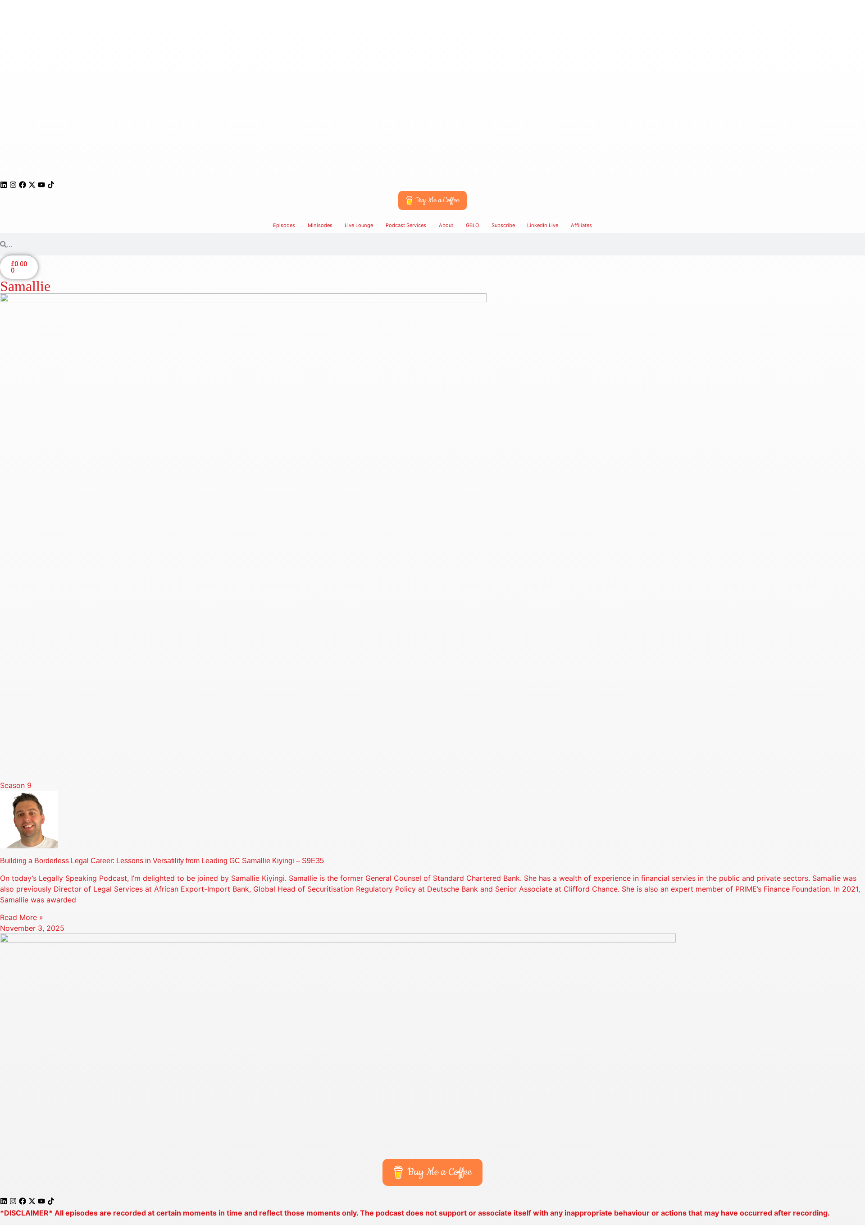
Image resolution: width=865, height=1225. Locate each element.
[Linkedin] (3, 184)
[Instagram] (13, 184)
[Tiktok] (51, 184)
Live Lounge (359, 225)
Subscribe (503, 225)
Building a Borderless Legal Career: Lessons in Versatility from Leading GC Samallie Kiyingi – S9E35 (162, 861)
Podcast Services (406, 225)
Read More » (21, 917)
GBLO (472, 225)
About (446, 225)
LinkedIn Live (542, 225)
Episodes (284, 225)
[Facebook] (22, 184)
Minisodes (320, 225)
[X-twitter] (32, 184)
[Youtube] (41, 184)
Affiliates (581, 225)
